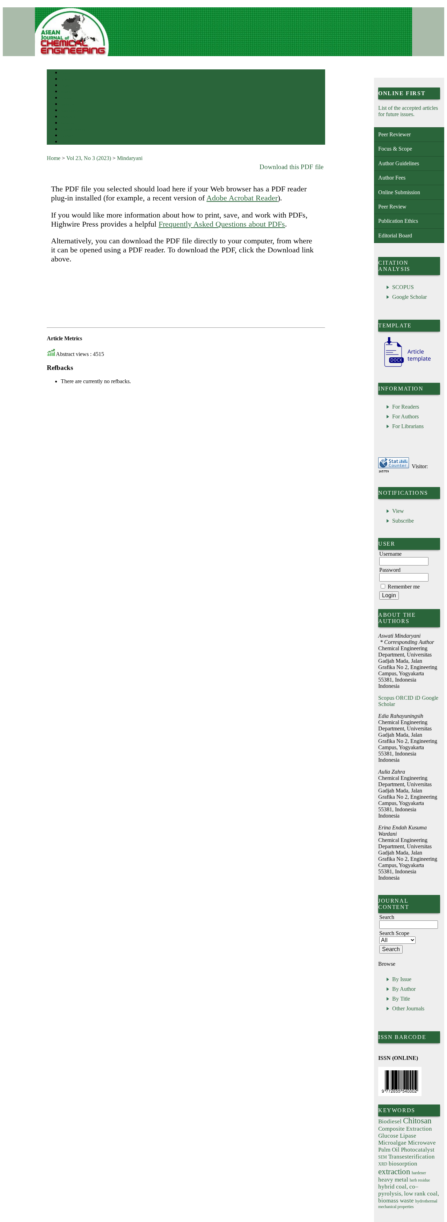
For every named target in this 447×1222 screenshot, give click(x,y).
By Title (401, 999)
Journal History (73, 129)
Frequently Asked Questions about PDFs (222, 224)
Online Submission (399, 192)
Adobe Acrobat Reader (242, 197)
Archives (67, 104)
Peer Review (392, 207)
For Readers (405, 407)
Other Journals (408, 1008)
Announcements (73, 111)
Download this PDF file (291, 166)
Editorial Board (395, 235)
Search (66, 92)
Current (67, 98)
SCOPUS (403, 287)
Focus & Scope (395, 149)
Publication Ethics (398, 221)
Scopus (386, 698)
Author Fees (391, 178)
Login (65, 86)
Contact (67, 136)
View (398, 511)
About (66, 79)
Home (65, 73)
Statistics (68, 117)
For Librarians (408, 426)
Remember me (404, 587)
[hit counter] (383, 471)
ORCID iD (408, 698)
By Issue (401, 979)
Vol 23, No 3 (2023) (88, 158)
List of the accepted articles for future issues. (408, 111)
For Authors (405, 416)
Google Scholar (409, 297)
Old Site (67, 142)
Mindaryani (129, 158)
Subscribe (403, 521)
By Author (404, 989)
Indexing (67, 123)
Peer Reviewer (394, 134)
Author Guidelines (398, 163)
